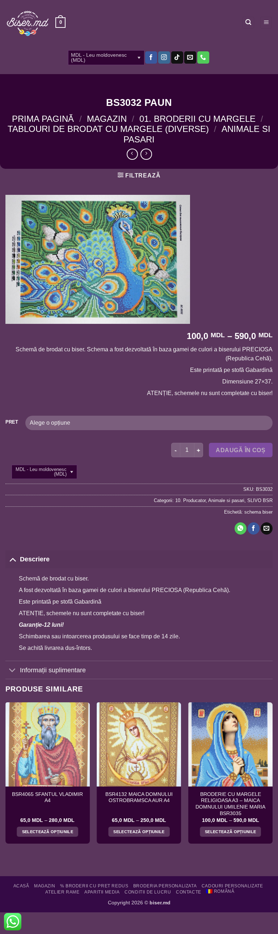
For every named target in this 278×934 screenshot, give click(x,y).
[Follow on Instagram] (164, 57)
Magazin (107, 119)
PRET (11, 422)
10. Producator (190, 500)
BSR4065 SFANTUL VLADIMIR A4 (47, 798)
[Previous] (5, 776)
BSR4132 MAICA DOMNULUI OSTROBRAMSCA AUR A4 (139, 798)
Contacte (188, 892)
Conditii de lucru (148, 892)
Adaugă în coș (240, 450)
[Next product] (132, 154)
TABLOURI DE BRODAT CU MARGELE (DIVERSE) (108, 129)
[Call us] (203, 57)
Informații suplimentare (53, 670)
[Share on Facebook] (254, 528)
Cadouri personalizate (232, 885)
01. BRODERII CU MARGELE (197, 119)
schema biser (258, 512)
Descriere (35, 559)
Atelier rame (62, 892)
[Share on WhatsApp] (241, 528)
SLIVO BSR (260, 500)
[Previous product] (146, 154)
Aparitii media (102, 892)
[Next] (272, 776)
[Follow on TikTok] (177, 57)
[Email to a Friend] (267, 528)
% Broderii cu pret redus (94, 885)
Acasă (21, 885)
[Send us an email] (190, 57)
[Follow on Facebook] (151, 57)
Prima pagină (43, 119)
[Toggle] (12, 559)
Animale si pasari (226, 500)
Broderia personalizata (165, 885)
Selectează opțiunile (47, 832)
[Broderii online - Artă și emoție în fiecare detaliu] (27, 22)
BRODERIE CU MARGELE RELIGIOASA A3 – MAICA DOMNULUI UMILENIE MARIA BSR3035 (230, 804)
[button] (60, 23)
